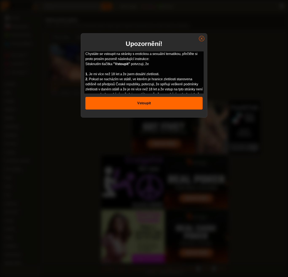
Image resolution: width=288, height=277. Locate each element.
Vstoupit (144, 103)
